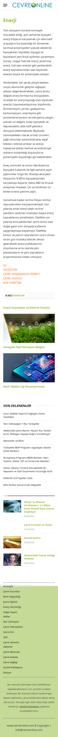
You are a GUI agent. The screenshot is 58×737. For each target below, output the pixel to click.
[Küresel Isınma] (12, 542)
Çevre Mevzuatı (11, 651)
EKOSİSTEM (10, 269)
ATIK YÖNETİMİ (12, 283)
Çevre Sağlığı (10, 662)
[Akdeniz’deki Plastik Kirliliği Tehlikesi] (12, 560)
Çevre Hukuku (10, 657)
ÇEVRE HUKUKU (13, 278)
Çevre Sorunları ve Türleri (38, 524)
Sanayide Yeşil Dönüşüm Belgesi (24, 347)
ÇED (5, 637)
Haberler (8, 646)
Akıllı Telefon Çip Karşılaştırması (24, 386)
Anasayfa (8, 586)
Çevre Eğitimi (10, 601)
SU (5, 265)
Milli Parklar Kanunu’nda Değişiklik (22, 484)
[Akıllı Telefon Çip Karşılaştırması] (29, 367)
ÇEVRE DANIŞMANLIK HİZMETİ (21, 274)
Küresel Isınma (32, 537)
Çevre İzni (8, 632)
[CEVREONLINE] (32, 5)
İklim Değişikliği (11, 596)
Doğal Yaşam (10, 612)
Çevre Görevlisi (11, 642)
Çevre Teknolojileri (13, 626)
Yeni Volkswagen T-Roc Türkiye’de (21, 423)
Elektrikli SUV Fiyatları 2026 (17, 478)
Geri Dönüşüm (11, 621)
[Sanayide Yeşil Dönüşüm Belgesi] (29, 328)
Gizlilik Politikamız (13, 667)
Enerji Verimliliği (12, 606)
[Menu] (5, 5)
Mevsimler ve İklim (13, 440)
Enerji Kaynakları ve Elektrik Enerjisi (26, 307)
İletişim (7, 672)
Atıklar (6, 616)
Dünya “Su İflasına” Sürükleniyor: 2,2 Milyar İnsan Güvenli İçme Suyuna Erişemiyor (39, 506)
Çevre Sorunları (11, 591)
